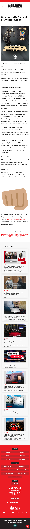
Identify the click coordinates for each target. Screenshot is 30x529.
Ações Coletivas (22, 473)
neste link (17, 217)
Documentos (22, 466)
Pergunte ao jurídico (8, 473)
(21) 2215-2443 (15, 483)
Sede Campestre (8, 466)
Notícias (22, 452)
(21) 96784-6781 (15, 498)
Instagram (9, 219)
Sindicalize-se (22, 459)
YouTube (22, 219)
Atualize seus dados (22, 469)
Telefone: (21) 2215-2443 (15, 0)
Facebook (16, 219)
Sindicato (8, 452)
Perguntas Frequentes (15, 476)
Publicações (22, 455)
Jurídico (8, 459)
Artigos (8, 455)
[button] (15, 175)
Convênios (8, 469)
